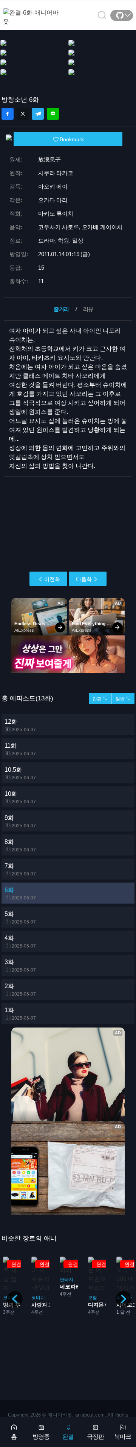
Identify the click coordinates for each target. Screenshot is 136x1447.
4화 (20, 942)
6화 (20, 894)
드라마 (77, 1297)
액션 (92, 1297)
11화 (20, 749)
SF (101, 1297)
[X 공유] (23, 114)
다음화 (84, 579)
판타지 (38, 1279)
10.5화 (20, 773)
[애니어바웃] (33, 12)
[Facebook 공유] (8, 114)
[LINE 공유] (53, 114)
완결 (68, 1436)
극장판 (95, 1436)
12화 (20, 725)
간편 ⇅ (100, 699)
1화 (20, 1014)
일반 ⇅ (123, 699)
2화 (20, 990)
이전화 (52, 579)
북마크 (122, 1436)
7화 (20, 870)
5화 (20, 918)
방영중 (40, 1436)
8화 (20, 846)
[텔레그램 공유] (38, 114)
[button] (123, 1299)
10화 (20, 797)
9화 (20, 821)
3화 (20, 966)
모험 (64, 1297)
